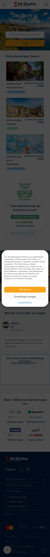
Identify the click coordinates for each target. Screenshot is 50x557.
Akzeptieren (25, 290)
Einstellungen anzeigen (25, 297)
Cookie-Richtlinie (25, 302)
